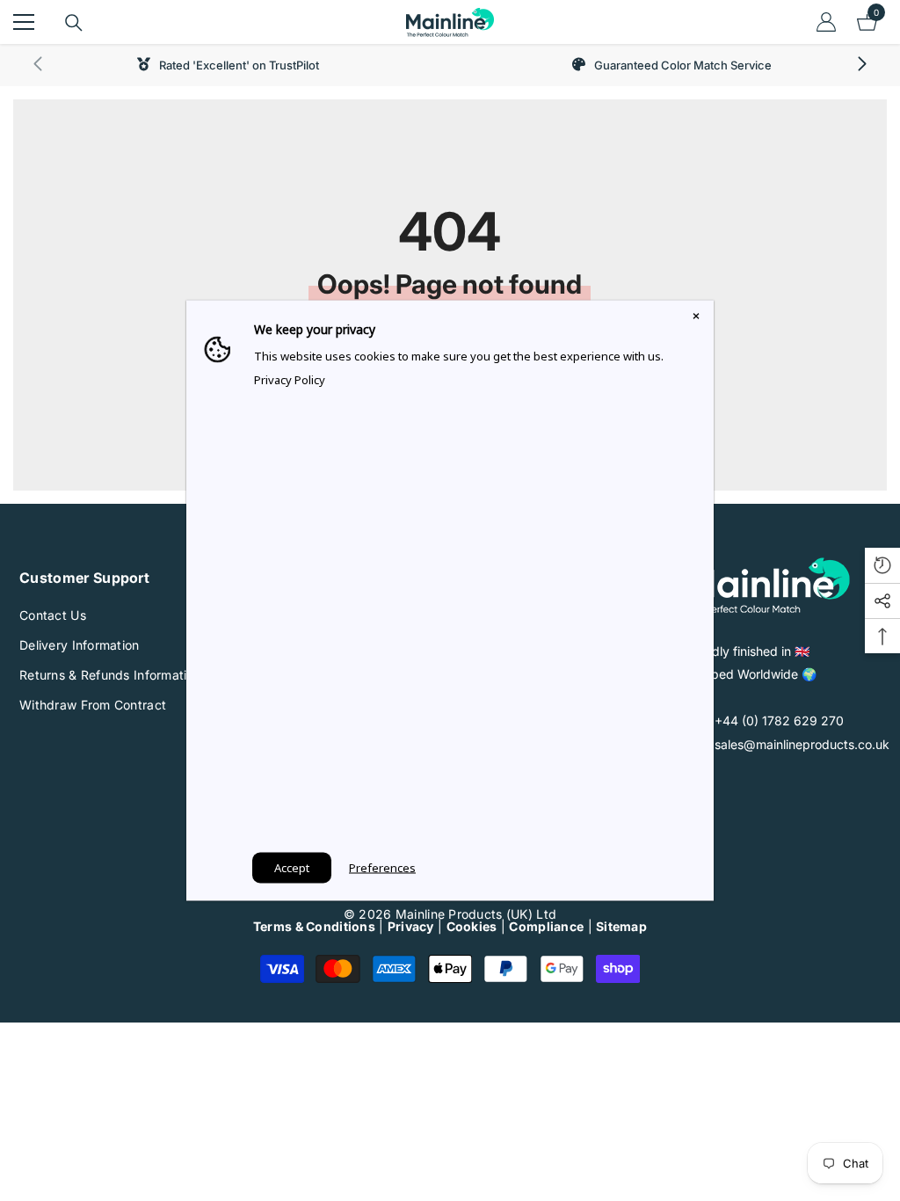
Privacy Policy (289, 380)
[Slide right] (861, 65)
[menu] (23, 22)
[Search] (73, 22)
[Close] (696, 318)
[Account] (826, 22)
